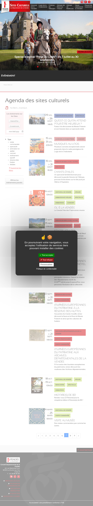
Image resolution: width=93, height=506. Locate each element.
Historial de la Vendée (34, 6)
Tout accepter (47, 255)
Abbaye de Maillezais (70, 6)
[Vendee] (15, 7)
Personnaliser (46, 265)
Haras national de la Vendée (79, 6)
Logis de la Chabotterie (43, 6)
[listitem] (82, 2)
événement (8, 75)
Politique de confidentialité (46, 269)
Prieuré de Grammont (88, 6)
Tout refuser (47, 260)
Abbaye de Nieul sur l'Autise (61, 6)
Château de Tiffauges (52, 6)
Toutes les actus (85, 52)
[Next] (86, 35)
